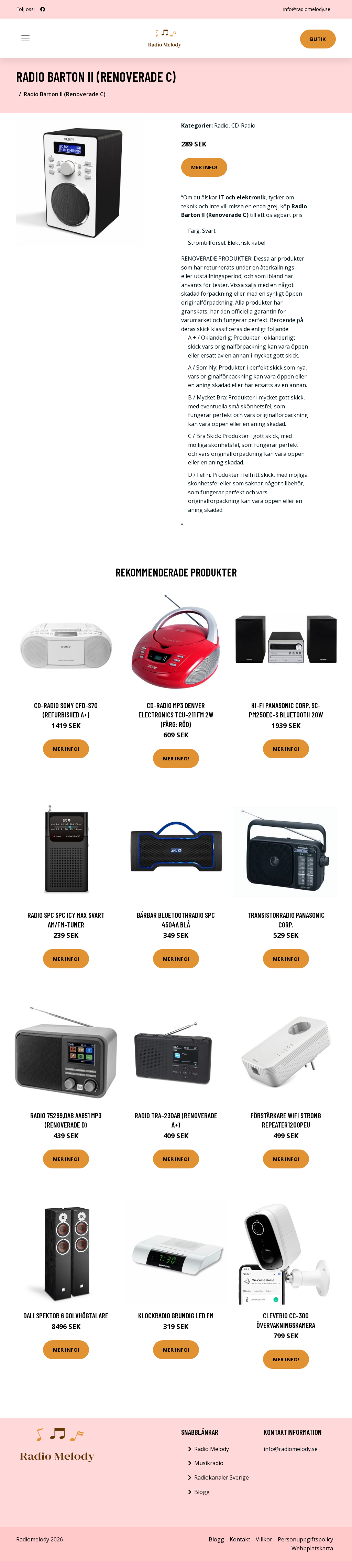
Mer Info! (204, 167)
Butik (318, 38)
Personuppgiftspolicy (305, 1539)
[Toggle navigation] (25, 38)
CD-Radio (243, 125)
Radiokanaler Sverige (221, 1477)
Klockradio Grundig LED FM (175, 1315)
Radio (221, 125)
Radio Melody (211, 1449)
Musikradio (208, 1463)
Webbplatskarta (312, 1548)
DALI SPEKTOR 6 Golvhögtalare (65, 1315)
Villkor (264, 1539)
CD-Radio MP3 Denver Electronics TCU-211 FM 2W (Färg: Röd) (176, 714)
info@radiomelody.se (306, 9)
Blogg (202, 1492)
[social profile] (42, 9)
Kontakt (240, 1539)
